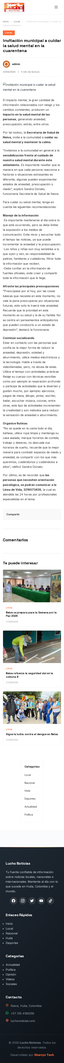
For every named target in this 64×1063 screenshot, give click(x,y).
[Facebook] (13, 900)
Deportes (30, 798)
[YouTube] (41, 900)
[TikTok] (50, 900)
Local (17, 21)
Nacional (30, 782)
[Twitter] (32, 900)
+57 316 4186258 (22, 1013)
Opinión (11, 974)
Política (29, 814)
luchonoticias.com (23, 1021)
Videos (10, 979)
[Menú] (56, 7)
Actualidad (31, 806)
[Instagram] (22, 900)
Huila (27, 790)
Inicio (6, 21)
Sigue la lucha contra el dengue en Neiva (32, 734)
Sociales (11, 984)
